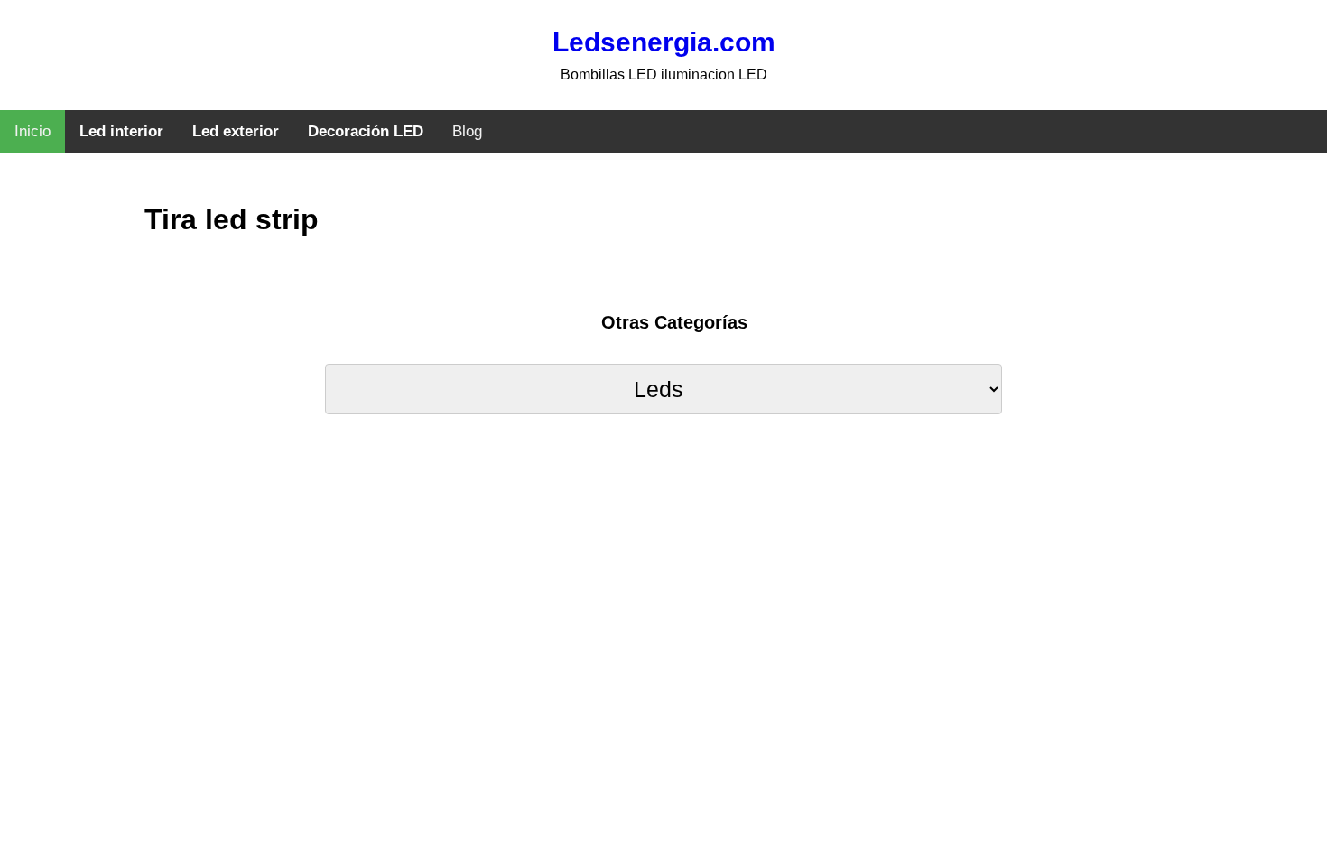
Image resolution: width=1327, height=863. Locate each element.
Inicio (32, 131)
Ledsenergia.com (663, 42)
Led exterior (235, 131)
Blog (467, 131)
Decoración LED (365, 131)
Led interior (121, 131)
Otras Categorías (674, 322)
